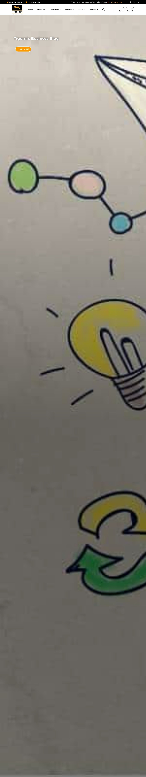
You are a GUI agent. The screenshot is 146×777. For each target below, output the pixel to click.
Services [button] (68, 9)
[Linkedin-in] (134, 2)
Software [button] (55, 9)
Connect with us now (114, 2)
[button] (23, 49)
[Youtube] (138, 2)
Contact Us (93, 9)
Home (30, 9)
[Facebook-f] (130, 2)
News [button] (80, 9)
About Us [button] (41, 9)
